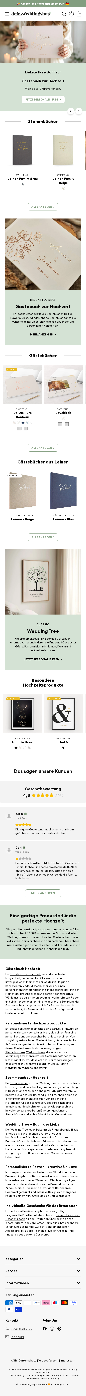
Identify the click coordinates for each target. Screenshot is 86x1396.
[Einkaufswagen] (79, 14)
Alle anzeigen (41, 206)
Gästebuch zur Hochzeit (25, 974)
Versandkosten (43, 1372)
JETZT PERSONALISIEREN (41, 99)
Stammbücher (19, 1083)
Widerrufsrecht (48, 1360)
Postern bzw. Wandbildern (53, 1172)
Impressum (67, 1360)
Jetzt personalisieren (42, 659)
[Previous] (70, 111)
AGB (14, 1360)
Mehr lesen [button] (22, 878)
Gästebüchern (45, 1040)
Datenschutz (28, 1360)
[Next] (78, 111)
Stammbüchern (15, 1052)
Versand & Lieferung (49, 1378)
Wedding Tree (19, 1129)
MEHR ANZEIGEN (42, 334)
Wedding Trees (35, 1052)
